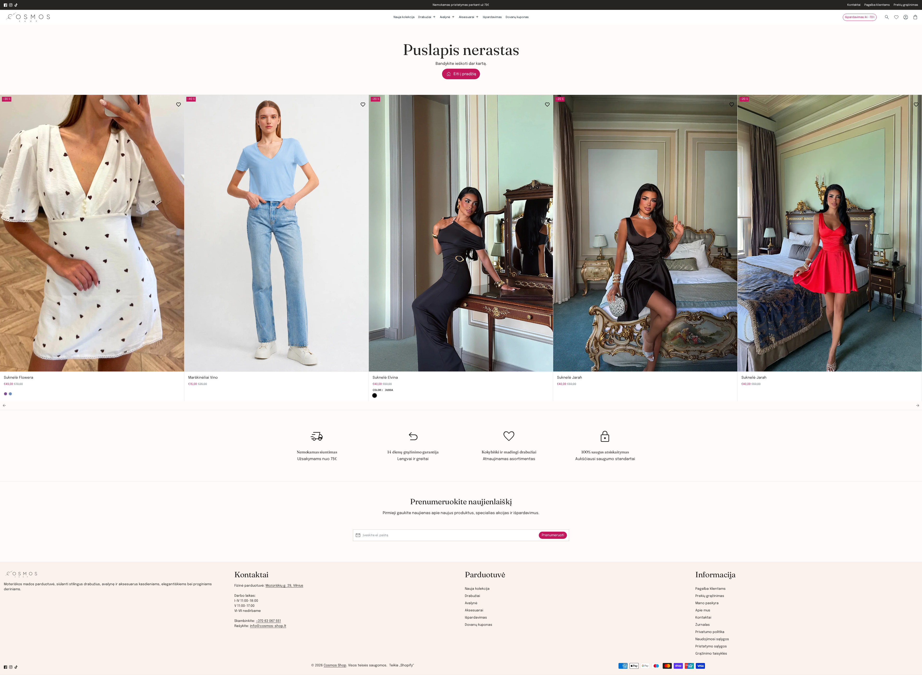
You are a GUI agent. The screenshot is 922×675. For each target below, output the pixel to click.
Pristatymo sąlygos (711, 646)
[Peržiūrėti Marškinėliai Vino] (276, 233)
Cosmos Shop (335, 665)
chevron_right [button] (19, 364)
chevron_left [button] (7, 364)
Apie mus (702, 610)
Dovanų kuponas (517, 17)
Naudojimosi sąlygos (712, 639)
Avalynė (471, 603)
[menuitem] (576, 590)
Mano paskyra (707, 603)
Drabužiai (472, 596)
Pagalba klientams (877, 5)
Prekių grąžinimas (906, 5)
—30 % (6, 99)
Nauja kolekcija (404, 17)
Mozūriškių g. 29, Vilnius (284, 585)
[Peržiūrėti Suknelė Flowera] (92, 233)
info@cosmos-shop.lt (268, 626)
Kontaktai (854, 5)
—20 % (375, 99)
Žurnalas (702, 624)
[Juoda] (374, 395)
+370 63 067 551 (268, 621)
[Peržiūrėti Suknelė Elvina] (461, 233)
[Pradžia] (21, 576)
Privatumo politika (709, 632)
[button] (4, 405)
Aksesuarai (474, 610)
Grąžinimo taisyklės (711, 653)
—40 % (191, 99)
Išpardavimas (492, 17)
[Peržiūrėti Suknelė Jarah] (645, 233)
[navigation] (576, 610)
